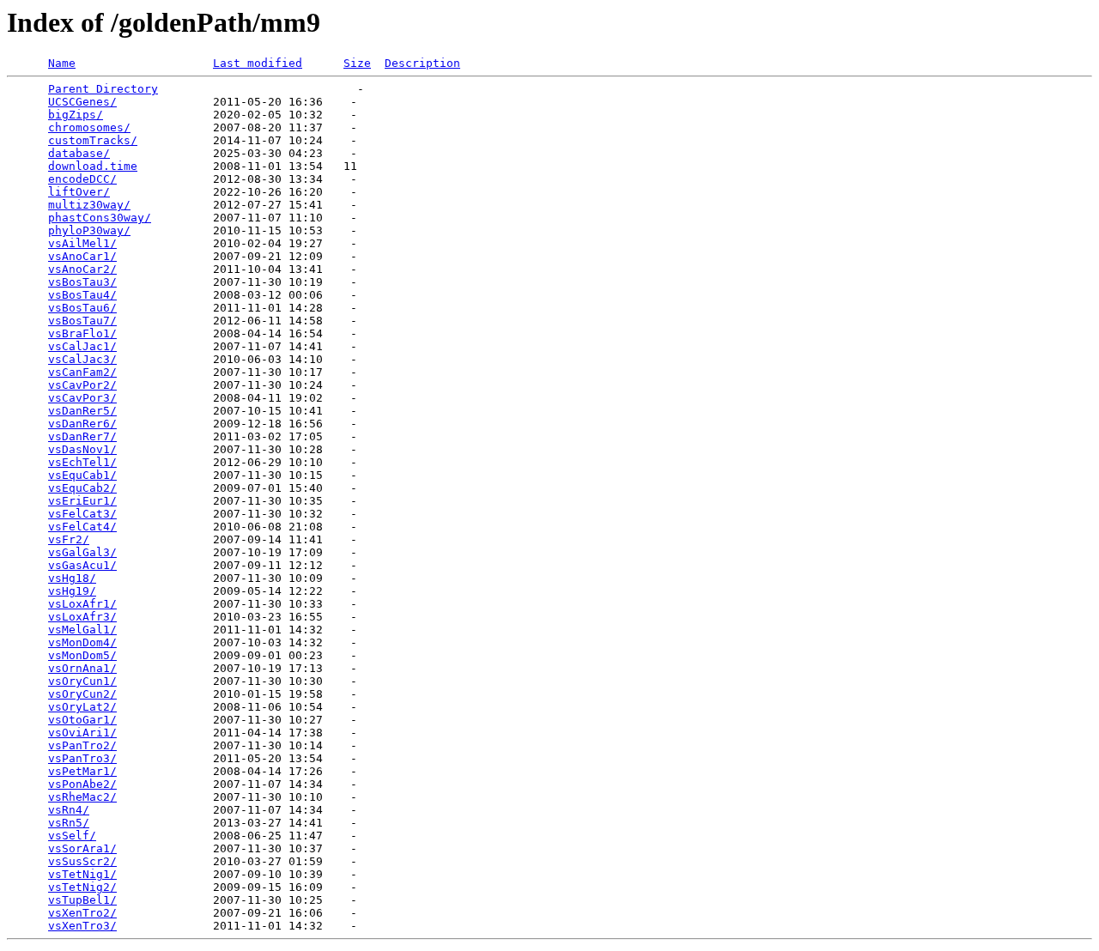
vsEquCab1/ (82, 475)
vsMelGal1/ (82, 629)
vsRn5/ (68, 822)
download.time (92, 166)
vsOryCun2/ (82, 694)
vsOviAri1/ (82, 732)
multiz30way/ (89, 204)
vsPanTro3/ (82, 758)
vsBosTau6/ (82, 307)
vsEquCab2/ (82, 488)
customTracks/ (92, 140)
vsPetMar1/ (82, 771)
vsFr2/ (68, 539)
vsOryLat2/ (82, 706)
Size (357, 63)
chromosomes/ (89, 127)
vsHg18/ (72, 578)
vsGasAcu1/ (82, 565)
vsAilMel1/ (82, 243)
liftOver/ (79, 191)
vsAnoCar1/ (82, 256)
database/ (79, 153)
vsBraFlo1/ (82, 333)
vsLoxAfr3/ (82, 616)
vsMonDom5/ (82, 655)
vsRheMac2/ (82, 796)
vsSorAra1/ (82, 848)
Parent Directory (103, 88)
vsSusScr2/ (82, 861)
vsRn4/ (68, 809)
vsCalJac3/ (82, 359)
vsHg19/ (72, 591)
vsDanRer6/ (82, 423)
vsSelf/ (72, 835)
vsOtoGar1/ (82, 719)
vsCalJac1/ (82, 346)
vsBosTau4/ (82, 294)
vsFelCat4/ (82, 526)
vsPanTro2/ (82, 745)
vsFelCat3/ (82, 513)
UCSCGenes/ (82, 101)
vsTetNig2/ (82, 887)
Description (422, 63)
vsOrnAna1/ (82, 668)
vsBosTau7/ (82, 320)
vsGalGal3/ (82, 552)
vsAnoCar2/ (82, 269)
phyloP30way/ (89, 230)
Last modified (257, 63)
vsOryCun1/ (82, 681)
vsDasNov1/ (82, 449)
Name (62, 63)
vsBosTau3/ (82, 282)
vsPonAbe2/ (82, 784)
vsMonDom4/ (82, 642)
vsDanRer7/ (82, 436)
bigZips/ (75, 114)
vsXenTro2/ (82, 912)
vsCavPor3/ (82, 397)
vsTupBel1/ (82, 899)
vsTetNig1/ (82, 874)
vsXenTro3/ (82, 925)
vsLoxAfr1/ (82, 603)
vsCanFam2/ (82, 372)
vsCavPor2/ (82, 385)
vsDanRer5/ (82, 410)
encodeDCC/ (82, 179)
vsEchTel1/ (82, 462)
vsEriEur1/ (82, 500)
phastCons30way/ (99, 217)
